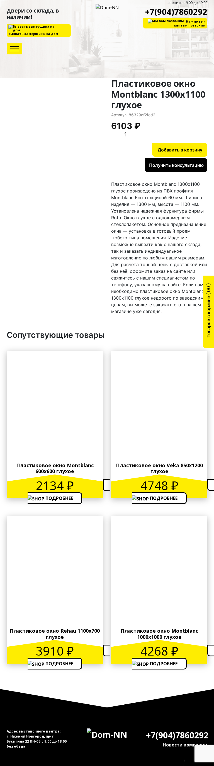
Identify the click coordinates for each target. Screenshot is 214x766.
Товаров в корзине (208, 312)
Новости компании (185, 745)
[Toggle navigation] (14, 48)
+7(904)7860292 (176, 11)
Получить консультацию (176, 165)
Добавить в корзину (180, 150)
